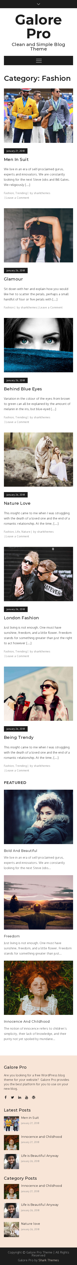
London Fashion (21, 617)
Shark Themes (48, 1260)
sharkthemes (42, 193)
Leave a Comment (17, 197)
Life (17, 531)
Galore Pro (38, 26)
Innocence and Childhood (27, 1022)
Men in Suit (16, 159)
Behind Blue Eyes (23, 388)
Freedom (12, 936)
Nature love (17, 503)
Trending (21, 193)
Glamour (13, 279)
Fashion (9, 193)
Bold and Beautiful (20, 851)
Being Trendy (19, 737)
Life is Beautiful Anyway (40, 1156)
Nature (25, 531)
